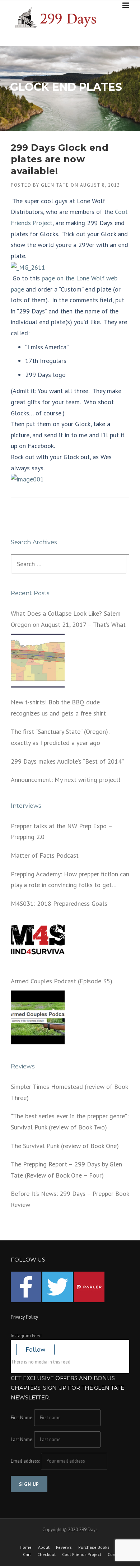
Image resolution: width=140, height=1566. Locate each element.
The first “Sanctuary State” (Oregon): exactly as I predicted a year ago (60, 737)
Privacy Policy (24, 1317)
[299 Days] (58, 17)
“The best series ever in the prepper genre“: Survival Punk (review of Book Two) (70, 1121)
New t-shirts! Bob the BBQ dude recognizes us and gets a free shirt (58, 707)
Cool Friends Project (81, 1554)
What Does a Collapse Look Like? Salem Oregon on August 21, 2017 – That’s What (68, 619)
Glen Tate (55, 185)
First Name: (22, 1417)
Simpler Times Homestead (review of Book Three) (69, 1092)
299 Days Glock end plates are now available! (59, 159)
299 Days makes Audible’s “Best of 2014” (67, 761)
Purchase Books (93, 1547)
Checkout (46, 1554)
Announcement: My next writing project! (65, 779)
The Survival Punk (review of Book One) (65, 1146)
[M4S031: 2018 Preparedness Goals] (38, 939)
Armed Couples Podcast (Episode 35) (61, 981)
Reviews (64, 1547)
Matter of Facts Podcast (45, 855)
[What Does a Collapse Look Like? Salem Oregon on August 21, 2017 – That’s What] (38, 661)
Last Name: (22, 1439)
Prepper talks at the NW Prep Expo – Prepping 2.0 (61, 831)
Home (26, 1547)
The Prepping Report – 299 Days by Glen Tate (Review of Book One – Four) (66, 1169)
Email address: (26, 1461)
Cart (27, 1554)
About (44, 1547)
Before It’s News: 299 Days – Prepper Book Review (70, 1199)
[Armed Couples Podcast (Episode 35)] (38, 1017)
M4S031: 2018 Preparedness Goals (59, 903)
